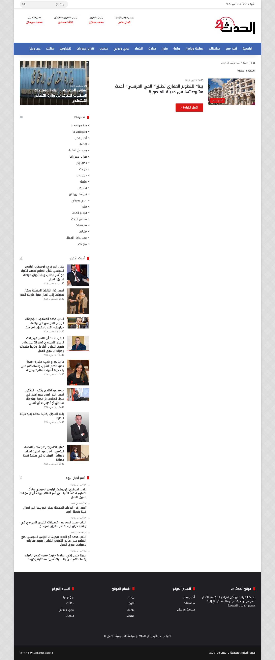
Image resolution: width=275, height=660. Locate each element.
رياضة (176, 48)
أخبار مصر (231, 48)
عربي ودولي (121, 48)
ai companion (79, 125)
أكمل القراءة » (189, 107)
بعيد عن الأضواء (77, 150)
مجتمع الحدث (79, 219)
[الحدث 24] (235, 26)
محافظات (214, 48)
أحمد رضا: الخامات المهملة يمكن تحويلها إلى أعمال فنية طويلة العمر (42, 292)
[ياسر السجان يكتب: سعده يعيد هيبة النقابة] (78, 427)
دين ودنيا (34, 48)
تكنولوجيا (65, 48)
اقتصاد (139, 48)
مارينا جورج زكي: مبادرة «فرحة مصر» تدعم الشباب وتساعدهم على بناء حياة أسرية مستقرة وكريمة (42, 366)
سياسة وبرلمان (194, 48)
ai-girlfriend (80, 132)
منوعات (103, 48)
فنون (165, 48)
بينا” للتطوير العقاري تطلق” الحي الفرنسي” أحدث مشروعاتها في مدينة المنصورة (159, 89)
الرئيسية (247, 48)
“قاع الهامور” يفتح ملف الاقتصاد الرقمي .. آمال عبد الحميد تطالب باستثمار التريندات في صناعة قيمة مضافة (43, 453)
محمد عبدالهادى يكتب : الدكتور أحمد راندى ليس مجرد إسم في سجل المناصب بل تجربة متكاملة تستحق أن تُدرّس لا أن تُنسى (45, 397)
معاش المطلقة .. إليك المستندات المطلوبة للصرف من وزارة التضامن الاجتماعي (60, 95)
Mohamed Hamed (43, 652)
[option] (54, 83)
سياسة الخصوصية (125, 636)
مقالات (50, 48)
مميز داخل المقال (76, 238)
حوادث (152, 48)
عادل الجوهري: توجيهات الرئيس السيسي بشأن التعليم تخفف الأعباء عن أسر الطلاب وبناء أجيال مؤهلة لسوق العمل (42, 273)
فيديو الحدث (79, 213)
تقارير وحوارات (85, 48)
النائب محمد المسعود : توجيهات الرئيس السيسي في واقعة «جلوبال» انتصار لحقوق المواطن (44, 323)
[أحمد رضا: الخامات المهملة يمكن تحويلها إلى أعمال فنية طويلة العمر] (78, 301)
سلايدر (83, 188)
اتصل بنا (108, 636)
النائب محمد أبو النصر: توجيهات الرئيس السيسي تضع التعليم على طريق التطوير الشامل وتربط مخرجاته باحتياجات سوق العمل (42, 345)
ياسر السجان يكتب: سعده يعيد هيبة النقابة (42, 416)
